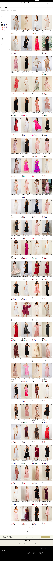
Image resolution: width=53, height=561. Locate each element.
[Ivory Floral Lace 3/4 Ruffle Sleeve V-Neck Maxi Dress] (37, 309)
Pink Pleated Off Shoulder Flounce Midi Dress (46, 215)
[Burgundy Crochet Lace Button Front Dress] (26, 309)
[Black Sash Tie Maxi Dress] (26, 145)
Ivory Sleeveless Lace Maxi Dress (15, 460)
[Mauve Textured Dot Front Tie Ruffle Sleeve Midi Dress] (47, 370)
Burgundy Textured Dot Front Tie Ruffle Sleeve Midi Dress (36, 276)
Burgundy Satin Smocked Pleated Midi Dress (37, 461)
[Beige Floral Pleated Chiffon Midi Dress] (47, 63)
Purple (6, 28)
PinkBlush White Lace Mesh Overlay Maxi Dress (15, 51)
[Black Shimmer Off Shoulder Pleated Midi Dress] (26, 350)
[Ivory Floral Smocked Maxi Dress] (16, 22)
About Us (46, 548)
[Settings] (48, 3)
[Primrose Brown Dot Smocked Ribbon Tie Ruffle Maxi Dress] (16, 370)
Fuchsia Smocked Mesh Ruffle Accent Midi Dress (26, 174)
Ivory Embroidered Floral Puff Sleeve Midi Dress (15, 317)
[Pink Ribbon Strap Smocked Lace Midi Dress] (37, 288)
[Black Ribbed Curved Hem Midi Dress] (26, 268)
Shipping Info (40, 553)
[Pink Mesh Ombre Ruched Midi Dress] (26, 391)
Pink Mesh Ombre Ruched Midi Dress (26, 399)
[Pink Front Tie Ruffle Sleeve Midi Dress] (26, 370)
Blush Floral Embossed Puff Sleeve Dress (46, 522)
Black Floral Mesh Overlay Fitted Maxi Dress (26, 72)
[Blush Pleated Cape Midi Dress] (26, 186)
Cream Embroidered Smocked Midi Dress (46, 31)
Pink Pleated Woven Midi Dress (36, 153)
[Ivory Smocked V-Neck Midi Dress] (37, 22)
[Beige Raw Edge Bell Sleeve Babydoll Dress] (37, 63)
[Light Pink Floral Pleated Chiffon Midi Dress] (47, 104)
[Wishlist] (49, 3)
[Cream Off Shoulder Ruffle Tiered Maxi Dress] (16, 268)
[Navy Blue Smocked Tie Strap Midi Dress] (37, 206)
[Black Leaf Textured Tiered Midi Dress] (47, 227)
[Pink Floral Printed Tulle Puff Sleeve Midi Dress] (16, 63)
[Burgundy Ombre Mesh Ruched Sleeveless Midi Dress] (26, 432)
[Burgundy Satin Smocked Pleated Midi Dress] (37, 452)
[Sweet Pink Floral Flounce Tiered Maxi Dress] (16, 145)
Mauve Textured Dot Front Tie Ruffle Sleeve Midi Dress (47, 379)
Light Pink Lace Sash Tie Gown (36, 235)
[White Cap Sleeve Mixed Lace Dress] (47, 165)
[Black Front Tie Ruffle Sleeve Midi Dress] (26, 227)
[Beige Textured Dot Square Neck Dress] (16, 432)
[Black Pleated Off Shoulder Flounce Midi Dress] (47, 411)
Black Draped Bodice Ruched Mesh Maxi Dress (36, 522)
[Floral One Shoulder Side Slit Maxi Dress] (37, 186)
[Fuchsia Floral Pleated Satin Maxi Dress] (37, 43)
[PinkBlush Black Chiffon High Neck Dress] (16, 227)
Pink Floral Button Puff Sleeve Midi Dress (15, 195)
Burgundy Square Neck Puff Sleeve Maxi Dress (15, 133)
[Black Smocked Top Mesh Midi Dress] (16, 288)
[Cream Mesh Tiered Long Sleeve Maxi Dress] (16, 206)
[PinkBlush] (26, 2)
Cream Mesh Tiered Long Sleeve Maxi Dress (16, 215)
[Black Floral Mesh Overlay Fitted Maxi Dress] (26, 63)
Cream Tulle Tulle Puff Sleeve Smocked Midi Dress (16, 256)
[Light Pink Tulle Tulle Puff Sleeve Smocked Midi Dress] (47, 145)
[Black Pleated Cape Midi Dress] (47, 452)
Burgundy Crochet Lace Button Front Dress (26, 317)
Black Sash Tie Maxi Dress (25, 153)
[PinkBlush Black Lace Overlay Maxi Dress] (47, 43)
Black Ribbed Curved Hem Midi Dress (26, 276)
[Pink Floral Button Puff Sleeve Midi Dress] (16, 186)
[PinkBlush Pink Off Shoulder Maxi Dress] (47, 350)
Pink (4, 28)
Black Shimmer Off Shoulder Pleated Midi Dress (26, 358)
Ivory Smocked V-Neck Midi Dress (36, 30)
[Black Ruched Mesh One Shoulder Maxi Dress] (26, 104)
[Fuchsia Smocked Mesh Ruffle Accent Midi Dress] (26, 165)
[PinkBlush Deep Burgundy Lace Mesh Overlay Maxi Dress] (26, 513)
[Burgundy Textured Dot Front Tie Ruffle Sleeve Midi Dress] (37, 268)
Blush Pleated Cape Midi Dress (25, 194)
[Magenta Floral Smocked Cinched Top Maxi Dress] (37, 165)
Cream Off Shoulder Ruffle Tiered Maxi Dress (16, 276)
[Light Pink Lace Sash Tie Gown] (37, 227)
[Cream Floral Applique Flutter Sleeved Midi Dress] (26, 22)
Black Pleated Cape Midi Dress (46, 460)
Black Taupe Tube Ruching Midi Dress (16, 419)
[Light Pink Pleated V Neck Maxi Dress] (26, 473)
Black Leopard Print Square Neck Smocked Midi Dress (36, 440)
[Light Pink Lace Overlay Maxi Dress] (37, 473)
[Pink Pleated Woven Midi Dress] (37, 145)
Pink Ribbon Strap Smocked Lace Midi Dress (37, 297)
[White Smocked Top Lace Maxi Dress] (26, 125)
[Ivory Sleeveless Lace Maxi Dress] (16, 452)
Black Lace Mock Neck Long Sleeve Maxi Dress (46, 338)
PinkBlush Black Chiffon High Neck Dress (15, 236)
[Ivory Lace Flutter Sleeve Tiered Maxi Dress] (26, 288)
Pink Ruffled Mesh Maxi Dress (25, 419)
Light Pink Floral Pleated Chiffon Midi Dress (47, 113)
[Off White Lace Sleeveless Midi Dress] (37, 370)
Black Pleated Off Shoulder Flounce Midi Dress (46, 420)
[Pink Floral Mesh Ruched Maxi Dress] (37, 104)
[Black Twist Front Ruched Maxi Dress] (47, 288)
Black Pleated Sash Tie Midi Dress (26, 460)
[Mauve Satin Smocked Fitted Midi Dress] (16, 473)
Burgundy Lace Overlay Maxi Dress (46, 501)
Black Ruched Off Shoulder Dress (15, 399)
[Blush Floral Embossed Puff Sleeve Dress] (47, 513)
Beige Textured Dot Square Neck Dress (15, 440)
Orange (2, 28)
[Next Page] (34, 527)
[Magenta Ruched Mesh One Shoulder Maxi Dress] (26, 247)
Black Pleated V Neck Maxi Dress (36, 501)
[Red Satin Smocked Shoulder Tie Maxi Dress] (47, 432)
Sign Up (3, 550)
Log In (33, 553)
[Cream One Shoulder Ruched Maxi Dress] (47, 309)
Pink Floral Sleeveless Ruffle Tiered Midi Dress (46, 92)
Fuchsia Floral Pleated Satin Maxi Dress (36, 51)
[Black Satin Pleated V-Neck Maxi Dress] (47, 125)
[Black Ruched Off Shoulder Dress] (16, 391)
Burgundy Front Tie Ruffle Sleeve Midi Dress (47, 276)
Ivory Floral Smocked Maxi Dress (15, 30)
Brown (6, 25)
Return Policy (40, 554)
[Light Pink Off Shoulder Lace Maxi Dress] (16, 513)
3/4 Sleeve (3, 43)
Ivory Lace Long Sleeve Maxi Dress (46, 399)
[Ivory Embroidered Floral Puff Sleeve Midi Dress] (16, 309)
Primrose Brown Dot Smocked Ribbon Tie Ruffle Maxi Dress (16, 379)
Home (1, 7)
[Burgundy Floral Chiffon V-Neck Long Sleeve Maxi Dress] (16, 350)
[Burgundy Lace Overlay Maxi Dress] (47, 493)
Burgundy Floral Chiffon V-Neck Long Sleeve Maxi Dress (16, 358)
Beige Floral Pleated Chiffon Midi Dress (46, 72)
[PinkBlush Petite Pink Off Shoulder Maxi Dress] (26, 493)
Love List (34, 552)
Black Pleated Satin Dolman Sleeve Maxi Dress (15, 113)
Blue (4, 25)
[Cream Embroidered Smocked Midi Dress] (47, 22)
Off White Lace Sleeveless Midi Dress (36, 378)
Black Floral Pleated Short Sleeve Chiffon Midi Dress (26, 338)
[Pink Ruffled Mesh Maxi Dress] (26, 411)
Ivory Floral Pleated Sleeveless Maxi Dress (36, 92)
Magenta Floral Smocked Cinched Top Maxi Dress (37, 174)
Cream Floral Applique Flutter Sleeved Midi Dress (26, 31)
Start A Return (28, 552)
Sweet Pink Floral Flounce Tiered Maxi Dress (16, 154)
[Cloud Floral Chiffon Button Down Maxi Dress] (37, 411)
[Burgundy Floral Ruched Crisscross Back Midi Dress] (37, 391)
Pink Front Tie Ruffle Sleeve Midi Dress (26, 378)
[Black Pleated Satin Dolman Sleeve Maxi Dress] (16, 104)
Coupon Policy (41, 552)
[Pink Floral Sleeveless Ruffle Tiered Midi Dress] (47, 84)
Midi (2, 39)
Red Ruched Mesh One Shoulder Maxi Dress (16, 338)
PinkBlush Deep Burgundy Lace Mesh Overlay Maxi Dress (26, 522)
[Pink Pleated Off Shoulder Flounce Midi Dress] (47, 206)
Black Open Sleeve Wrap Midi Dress (26, 51)
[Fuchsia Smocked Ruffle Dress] (37, 125)
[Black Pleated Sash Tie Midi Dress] (26, 452)
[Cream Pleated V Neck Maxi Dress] (47, 247)
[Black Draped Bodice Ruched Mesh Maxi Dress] (37, 513)
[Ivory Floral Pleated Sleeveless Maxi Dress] (37, 84)
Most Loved (44, 179)
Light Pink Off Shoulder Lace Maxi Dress (15, 522)
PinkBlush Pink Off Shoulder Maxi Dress (46, 358)
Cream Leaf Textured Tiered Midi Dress (37, 358)
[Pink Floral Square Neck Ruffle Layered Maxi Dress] (47, 186)
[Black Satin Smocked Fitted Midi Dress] (26, 206)
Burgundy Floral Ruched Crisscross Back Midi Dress (36, 399)
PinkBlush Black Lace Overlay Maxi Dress (46, 51)
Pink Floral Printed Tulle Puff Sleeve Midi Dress (15, 72)
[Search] (46, 3)
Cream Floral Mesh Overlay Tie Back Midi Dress (26, 92)
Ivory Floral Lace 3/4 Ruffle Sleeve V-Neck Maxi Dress (36, 317)
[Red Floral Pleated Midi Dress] (16, 84)
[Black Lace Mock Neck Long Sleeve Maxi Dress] (47, 329)
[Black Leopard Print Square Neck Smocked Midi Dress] (37, 432)
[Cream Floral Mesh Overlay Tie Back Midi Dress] (26, 84)
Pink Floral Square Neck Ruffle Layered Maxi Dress (47, 195)
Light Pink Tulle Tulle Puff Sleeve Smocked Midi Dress (46, 154)
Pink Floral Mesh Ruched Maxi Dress (36, 112)
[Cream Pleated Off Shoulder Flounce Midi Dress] (16, 493)
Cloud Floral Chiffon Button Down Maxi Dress (36, 420)
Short (2, 40)
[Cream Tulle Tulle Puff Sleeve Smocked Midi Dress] (16, 247)
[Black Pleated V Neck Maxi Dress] (37, 493)
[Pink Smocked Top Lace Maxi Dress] (37, 329)
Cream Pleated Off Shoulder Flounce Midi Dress (15, 502)
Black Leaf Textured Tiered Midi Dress (47, 235)
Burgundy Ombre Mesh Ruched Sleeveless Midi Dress (26, 440)
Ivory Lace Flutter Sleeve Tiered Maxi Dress (26, 297)
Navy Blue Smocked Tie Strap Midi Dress (36, 215)
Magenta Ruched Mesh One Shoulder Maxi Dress (26, 256)
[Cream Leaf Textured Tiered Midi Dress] (37, 350)
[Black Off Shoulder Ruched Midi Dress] (47, 473)
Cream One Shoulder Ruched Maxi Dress (46, 317)
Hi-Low (3, 37)
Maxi (2, 38)
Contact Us (28, 553)
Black (2, 25)
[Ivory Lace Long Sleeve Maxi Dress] (47, 391)
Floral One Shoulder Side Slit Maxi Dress (36, 195)
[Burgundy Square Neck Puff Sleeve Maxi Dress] (16, 125)
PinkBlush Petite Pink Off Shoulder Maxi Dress (26, 502)
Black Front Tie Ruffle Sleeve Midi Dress (26, 236)
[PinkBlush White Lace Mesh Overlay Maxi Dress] (16, 43)
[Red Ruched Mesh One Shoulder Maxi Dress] (16, 329)
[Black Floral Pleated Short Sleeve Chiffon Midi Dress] (26, 329)
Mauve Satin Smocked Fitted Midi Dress (15, 481)
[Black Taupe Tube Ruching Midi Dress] (16, 411)
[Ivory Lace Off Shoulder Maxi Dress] (37, 247)
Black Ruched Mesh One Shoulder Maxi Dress (26, 113)
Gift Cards (28, 548)
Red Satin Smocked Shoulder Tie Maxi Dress (47, 440)
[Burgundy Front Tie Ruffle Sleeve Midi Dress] (47, 268)
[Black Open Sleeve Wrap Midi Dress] (26, 43)
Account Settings (35, 548)
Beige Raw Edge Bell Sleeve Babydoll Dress (36, 72)
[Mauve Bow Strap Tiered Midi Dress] (16, 165)
